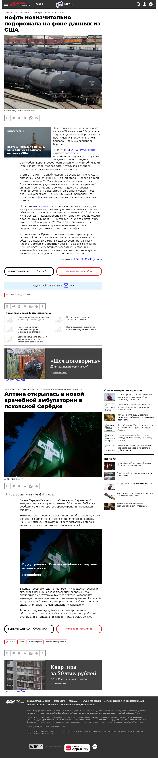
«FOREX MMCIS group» (82, 149)
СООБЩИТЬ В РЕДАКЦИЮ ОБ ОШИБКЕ (78, 705)
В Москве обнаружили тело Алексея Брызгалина (134, 474)
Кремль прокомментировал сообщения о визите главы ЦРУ (132, 505)
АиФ (20, 479)
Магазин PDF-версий (91, 701)
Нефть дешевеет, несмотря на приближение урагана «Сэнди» (81, 328)
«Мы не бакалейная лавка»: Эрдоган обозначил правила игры (134, 464)
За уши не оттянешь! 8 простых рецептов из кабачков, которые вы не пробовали (136, 417)
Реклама (73, 701)
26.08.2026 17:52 (11, 389)
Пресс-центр (59, 701)
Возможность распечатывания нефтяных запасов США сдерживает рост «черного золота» (25, 340)
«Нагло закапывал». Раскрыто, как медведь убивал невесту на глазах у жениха (135, 437)
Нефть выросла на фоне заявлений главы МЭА (77, 318)
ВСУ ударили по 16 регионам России (134, 483)
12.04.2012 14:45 (11, 12)
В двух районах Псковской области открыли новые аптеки (59, 566)
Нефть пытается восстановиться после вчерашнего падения (33, 318)
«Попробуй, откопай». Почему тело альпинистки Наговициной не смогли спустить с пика (135, 397)
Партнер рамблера (53, 746)
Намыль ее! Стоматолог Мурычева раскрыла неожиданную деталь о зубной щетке (134, 447)
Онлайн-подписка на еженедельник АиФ (124, 701)
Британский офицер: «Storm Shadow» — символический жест (135, 495)
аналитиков (42, 206)
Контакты (53, 705)
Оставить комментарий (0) (79, 271)
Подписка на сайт (36, 705)
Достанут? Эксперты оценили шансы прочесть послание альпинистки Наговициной (135, 407)
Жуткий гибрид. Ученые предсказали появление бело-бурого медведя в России (136, 427)
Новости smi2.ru (14, 380)
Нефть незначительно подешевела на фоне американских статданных (30, 329)
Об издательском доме (38, 701)
